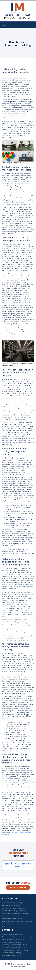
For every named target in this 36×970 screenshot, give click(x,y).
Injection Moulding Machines (11, 942)
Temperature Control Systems (12, 919)
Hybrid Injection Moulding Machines (14, 947)
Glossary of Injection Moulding (12, 903)
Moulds (4, 916)
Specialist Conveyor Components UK (18, 865)
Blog (3, 927)
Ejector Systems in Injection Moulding (14, 924)
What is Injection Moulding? (11, 905)
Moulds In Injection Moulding (11, 953)
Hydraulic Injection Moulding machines (15, 950)
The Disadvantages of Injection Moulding (15, 913)
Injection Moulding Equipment (12, 934)
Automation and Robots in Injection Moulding (17, 921)
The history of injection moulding (13, 908)
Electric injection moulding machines (14, 945)
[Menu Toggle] (4, 25)
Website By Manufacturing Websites (20, 965)
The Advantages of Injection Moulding (14, 911)
